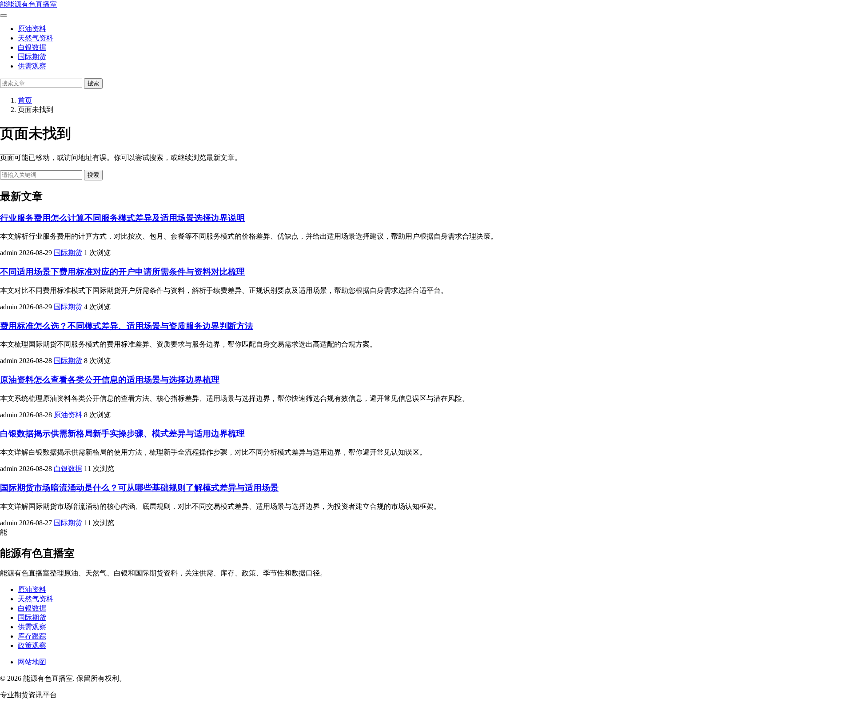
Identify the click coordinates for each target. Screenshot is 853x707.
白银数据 (32, 47)
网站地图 (32, 662)
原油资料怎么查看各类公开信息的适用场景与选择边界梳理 (109, 379)
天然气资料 (35, 38)
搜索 (93, 83)
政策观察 (32, 645)
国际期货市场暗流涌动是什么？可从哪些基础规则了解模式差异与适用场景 (139, 487)
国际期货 (32, 56)
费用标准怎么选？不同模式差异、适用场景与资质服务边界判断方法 (126, 326)
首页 (25, 100)
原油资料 (32, 28)
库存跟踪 (32, 636)
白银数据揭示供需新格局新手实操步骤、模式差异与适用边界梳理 (122, 433)
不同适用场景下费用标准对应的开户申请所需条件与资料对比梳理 (122, 271)
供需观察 (32, 66)
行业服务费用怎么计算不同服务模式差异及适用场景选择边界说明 (122, 218)
